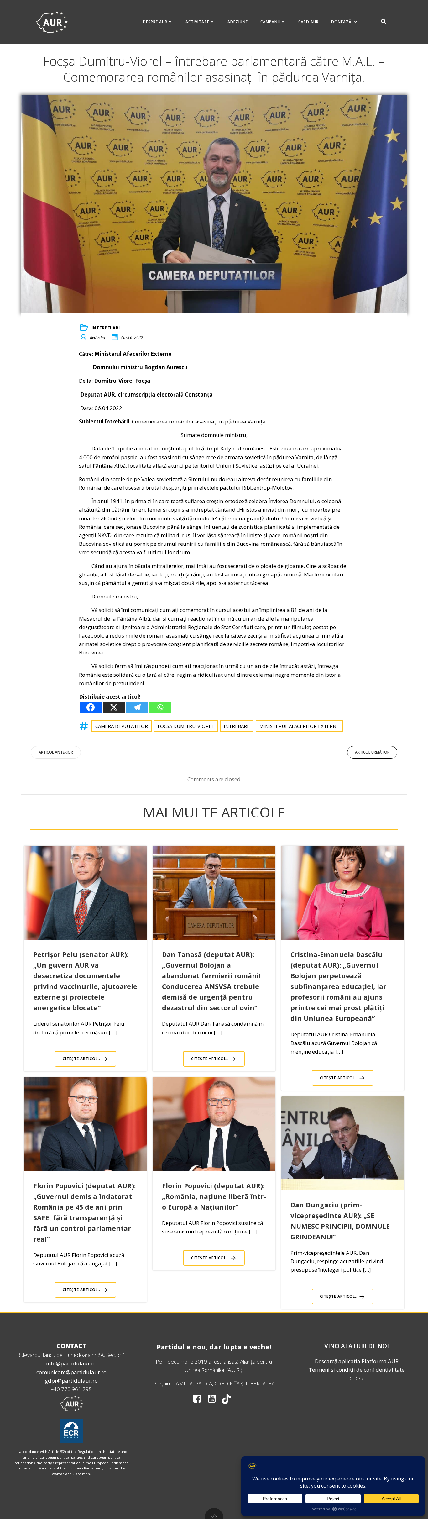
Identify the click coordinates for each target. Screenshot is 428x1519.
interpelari (105, 328)
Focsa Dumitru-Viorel (186, 726)
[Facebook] (91, 707)
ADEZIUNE (237, 21)
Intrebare (237, 726)
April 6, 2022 (132, 337)
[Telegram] (137, 707)
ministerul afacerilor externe (299, 726)
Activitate (197, 21)
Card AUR (308, 21)
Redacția (97, 337)
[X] (114, 707)
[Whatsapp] (160, 707)
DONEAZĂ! (342, 21)
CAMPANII (270, 21)
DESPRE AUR (155, 21)
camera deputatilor (121, 726)
